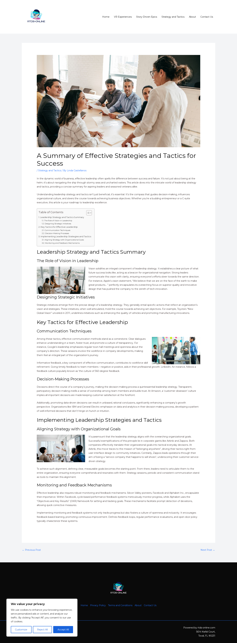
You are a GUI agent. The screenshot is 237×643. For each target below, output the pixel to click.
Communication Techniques (57, 230)
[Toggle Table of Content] (87, 213)
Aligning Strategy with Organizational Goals (64, 240)
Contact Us (206, 16)
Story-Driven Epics (146, 16)
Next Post (208, 549)
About (192, 16)
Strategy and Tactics (173, 16)
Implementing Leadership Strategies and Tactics (66, 236)
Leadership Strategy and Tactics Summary (62, 217)
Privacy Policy (98, 605)
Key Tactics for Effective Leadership (59, 227)
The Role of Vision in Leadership (58, 220)
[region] (41, 618)
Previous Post (31, 549)
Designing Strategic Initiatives (58, 224)
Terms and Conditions (120, 605)
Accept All (63, 629)
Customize (21, 629)
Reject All (42, 629)
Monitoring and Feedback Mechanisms (62, 243)
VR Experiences (123, 16)
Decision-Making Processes (57, 233)
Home (105, 16)
